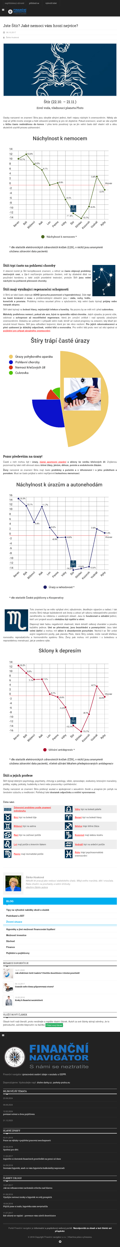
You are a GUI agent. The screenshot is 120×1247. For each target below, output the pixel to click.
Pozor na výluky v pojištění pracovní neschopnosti (27, 1140)
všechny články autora (37, 887)
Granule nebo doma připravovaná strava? (34, 986)
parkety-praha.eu (61, 1082)
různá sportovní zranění (53, 461)
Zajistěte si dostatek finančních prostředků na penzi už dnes (32, 1158)
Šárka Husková (12, 37)
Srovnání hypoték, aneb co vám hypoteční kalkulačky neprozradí (34, 1168)
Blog (9, 901)
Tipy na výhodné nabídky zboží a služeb (27, 909)
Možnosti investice (16, 935)
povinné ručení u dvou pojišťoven (19, 1114)
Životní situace (14, 921)
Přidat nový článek (54, 1025)
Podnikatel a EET (15, 915)
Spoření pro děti (10, 1149)
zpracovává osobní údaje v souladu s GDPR (44, 1074)
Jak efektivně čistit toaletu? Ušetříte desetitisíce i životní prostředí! (47, 973)
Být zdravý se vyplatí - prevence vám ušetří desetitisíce (29, 1215)
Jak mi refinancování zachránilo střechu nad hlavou (27, 1188)
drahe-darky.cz (44, 1082)
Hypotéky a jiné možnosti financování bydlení (30, 929)
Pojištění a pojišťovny (18, 953)
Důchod (10, 941)
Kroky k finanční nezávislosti (29, 1000)
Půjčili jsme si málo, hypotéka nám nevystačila (25, 1206)
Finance (10, 947)
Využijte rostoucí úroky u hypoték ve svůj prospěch (27, 1197)
